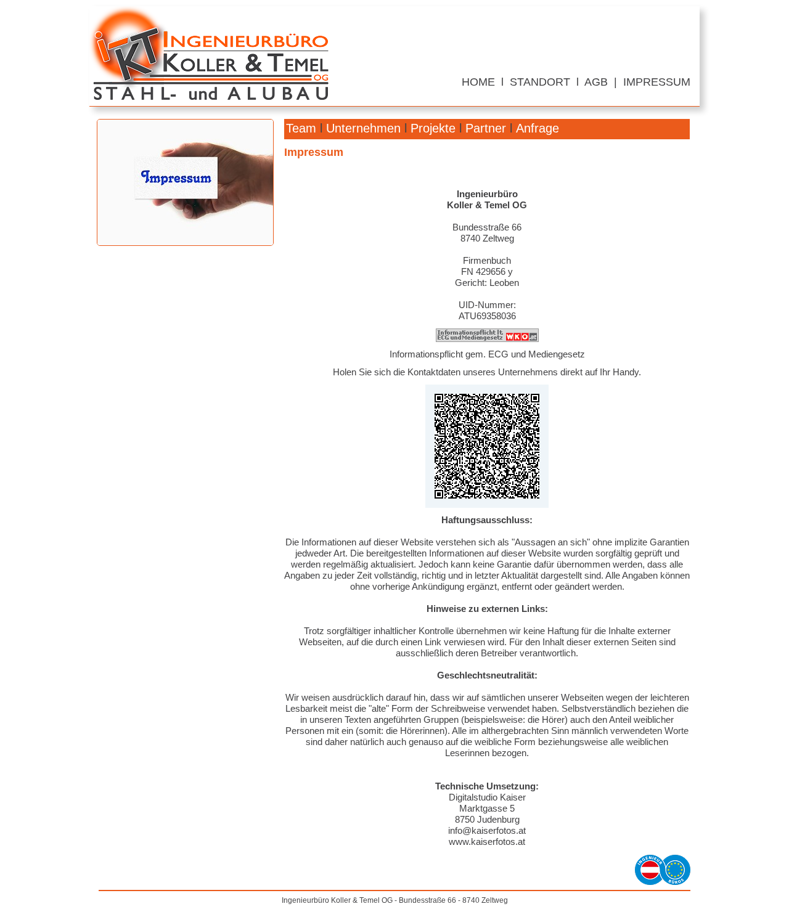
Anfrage (537, 128)
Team (301, 128)
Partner (485, 128)
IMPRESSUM (656, 82)
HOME (478, 82)
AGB (596, 82)
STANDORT (540, 82)
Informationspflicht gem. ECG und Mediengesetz (487, 354)
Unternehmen (363, 128)
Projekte (433, 128)
